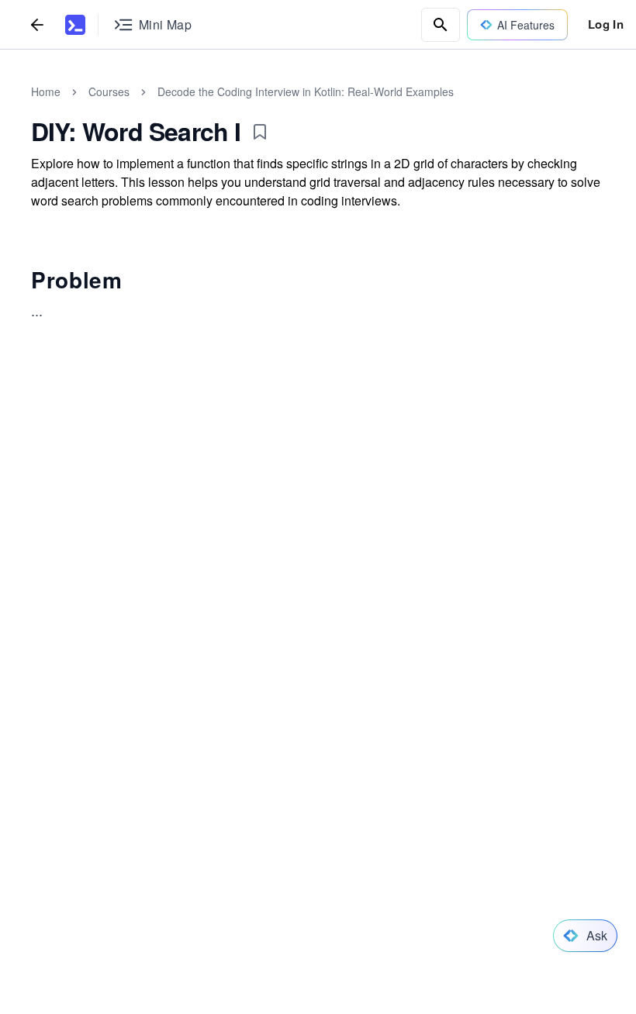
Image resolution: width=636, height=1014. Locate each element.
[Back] (37, 24)
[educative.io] (75, 25)
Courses (109, 91)
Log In (606, 24)
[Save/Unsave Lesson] (259, 131)
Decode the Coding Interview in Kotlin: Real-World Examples (305, 91)
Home (45, 91)
